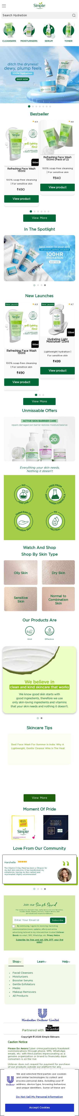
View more (39, 797)
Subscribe (57, 920)
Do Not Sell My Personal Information (39, 1097)
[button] (29, 106)
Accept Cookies (39, 1107)
